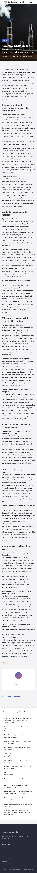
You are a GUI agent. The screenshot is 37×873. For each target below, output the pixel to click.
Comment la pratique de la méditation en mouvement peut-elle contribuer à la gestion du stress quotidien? (18, 812)
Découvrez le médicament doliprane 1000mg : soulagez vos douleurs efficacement (18, 792)
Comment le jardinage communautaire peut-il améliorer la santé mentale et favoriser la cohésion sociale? (17, 720)
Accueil (4, 64)
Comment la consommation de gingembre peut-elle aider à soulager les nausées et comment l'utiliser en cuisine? (18, 729)
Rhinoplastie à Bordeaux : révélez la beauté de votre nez (18, 805)
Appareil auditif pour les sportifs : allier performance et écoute (16, 786)
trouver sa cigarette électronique (20, 117)
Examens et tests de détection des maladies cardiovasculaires (17, 748)
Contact (4, 861)
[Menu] (31, 1)
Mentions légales (7, 858)
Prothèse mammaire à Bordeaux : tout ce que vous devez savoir (17, 767)
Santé (5, 41)
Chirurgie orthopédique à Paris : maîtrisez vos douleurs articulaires (17, 742)
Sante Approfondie (14, 2)
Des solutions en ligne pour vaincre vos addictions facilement (16, 736)
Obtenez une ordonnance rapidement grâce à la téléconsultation (18, 773)
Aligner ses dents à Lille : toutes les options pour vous (17, 761)
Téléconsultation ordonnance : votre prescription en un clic (15, 755)
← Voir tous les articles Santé (12, 696)
